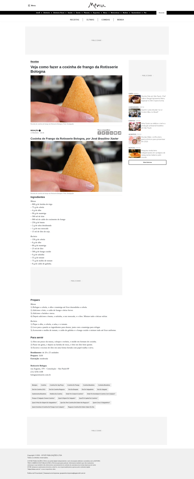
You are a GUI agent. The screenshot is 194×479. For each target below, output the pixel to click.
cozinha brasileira (88, 385)
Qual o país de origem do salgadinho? (44, 402)
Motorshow (115, 13)
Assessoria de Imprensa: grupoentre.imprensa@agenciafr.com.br (64, 473)
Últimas (90, 20)
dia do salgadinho (88, 389)
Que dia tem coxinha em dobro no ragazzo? (74, 402)
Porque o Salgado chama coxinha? (43, 398)
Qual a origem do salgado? (66, 398)
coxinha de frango (73, 385)
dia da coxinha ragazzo (57, 389)
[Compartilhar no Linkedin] (111, 133)
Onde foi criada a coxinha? (74, 394)
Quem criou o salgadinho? (101, 402)
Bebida (120, 20)
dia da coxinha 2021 (38, 389)
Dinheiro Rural (58, 13)
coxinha (43, 385)
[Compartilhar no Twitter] (103, 133)
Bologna (34, 385)
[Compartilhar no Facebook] (99, 133)
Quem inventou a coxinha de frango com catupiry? (48, 407)
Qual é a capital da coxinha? (88, 398)
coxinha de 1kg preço (57, 385)
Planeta (87, 13)
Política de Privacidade (34, 473)
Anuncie (161, 13)
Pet (145, 13)
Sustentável (136, 13)
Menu (105, 13)
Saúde (70, 13)
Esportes (96, 13)
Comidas (105, 20)
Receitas (74, 20)
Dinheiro (46, 13)
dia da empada (73, 389)
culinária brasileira (104, 385)
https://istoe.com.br (34, 469)
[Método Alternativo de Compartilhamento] (119, 133)
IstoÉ (38, 13)
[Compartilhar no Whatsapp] (107, 133)
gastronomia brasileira (39, 394)
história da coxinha (56, 394)
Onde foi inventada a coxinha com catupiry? (101, 394)
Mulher (125, 13)
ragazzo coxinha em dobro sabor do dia (81, 407)
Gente (78, 13)
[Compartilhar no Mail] (115, 133)
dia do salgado (102, 389)
